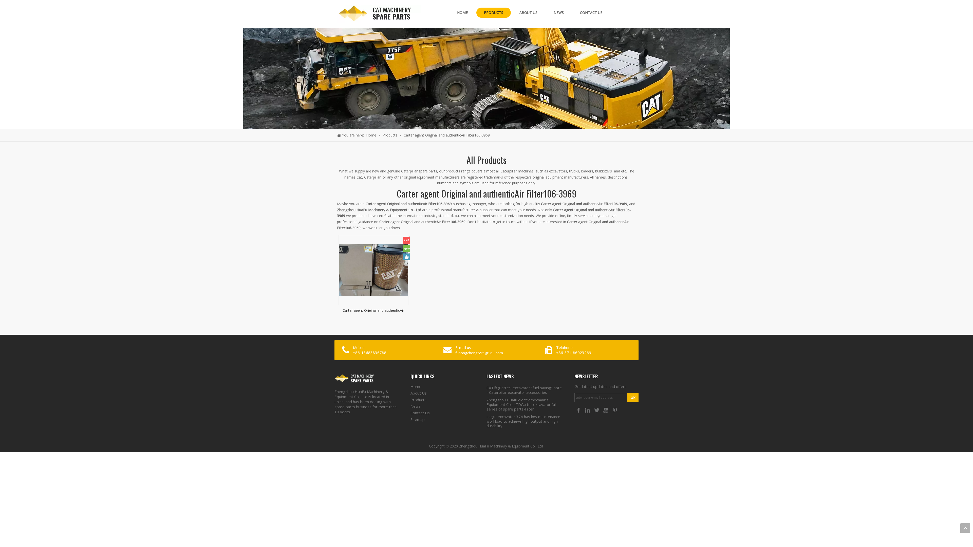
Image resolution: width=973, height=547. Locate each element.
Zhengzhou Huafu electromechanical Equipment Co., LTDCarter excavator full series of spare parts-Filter (521, 404)
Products (418, 399)
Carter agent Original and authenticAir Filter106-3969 (373, 310)
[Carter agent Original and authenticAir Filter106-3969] (373, 269)
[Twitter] (597, 410)
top (965, 528)
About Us (418, 393)
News (415, 406)
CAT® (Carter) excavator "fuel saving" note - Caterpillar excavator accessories (524, 390)
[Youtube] (606, 410)
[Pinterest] (615, 410)
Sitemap (417, 419)
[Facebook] (579, 410)
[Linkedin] (588, 410)
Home (415, 386)
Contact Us (420, 412)
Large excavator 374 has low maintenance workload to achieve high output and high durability (523, 421)
